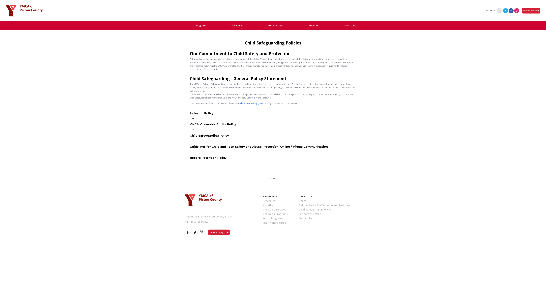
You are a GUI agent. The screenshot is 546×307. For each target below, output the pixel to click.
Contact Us (350, 25)
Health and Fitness (274, 222)
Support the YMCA (310, 214)
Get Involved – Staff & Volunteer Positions (324, 205)
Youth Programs (273, 218)
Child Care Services (274, 209)
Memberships (276, 25)
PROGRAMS (270, 196)
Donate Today (530, 10)
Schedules (237, 25)
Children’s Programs (275, 214)
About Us (314, 25)
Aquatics (268, 205)
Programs (201, 25)
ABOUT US (305, 196)
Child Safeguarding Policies (315, 209)
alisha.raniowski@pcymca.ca (253, 103)
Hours (302, 201)
